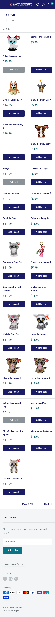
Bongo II (7, 168)
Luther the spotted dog (12, 405)
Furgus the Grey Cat (12, 262)
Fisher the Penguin (40, 218)
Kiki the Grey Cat (11, 334)
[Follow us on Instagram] (11, 579)
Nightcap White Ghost (41, 431)
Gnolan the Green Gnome (39, 289)
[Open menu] (4, 5)
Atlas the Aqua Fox (12, 56)
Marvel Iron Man (38, 403)
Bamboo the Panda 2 (41, 37)
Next (46, 504)
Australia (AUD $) (12, 564)
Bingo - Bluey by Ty (12, 100)
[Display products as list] (50, 29)
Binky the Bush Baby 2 (13, 126)
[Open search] (38, 4)
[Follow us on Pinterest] (16, 579)
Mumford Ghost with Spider (13, 433)
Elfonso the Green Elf (41, 193)
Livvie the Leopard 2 (40, 378)
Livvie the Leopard (12, 378)
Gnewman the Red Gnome (12, 289)
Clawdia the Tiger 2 (40, 168)
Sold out (14, 69)
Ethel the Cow (9, 218)
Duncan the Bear (11, 193)
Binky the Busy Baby (40, 144)
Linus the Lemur (38, 334)
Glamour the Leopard (41, 262)
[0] (49, 4)
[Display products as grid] (46, 29)
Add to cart (41, 69)
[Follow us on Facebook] (5, 579)
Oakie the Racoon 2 (12, 478)
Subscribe (12, 550)
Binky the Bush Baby (41, 100)
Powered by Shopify (11, 611)
